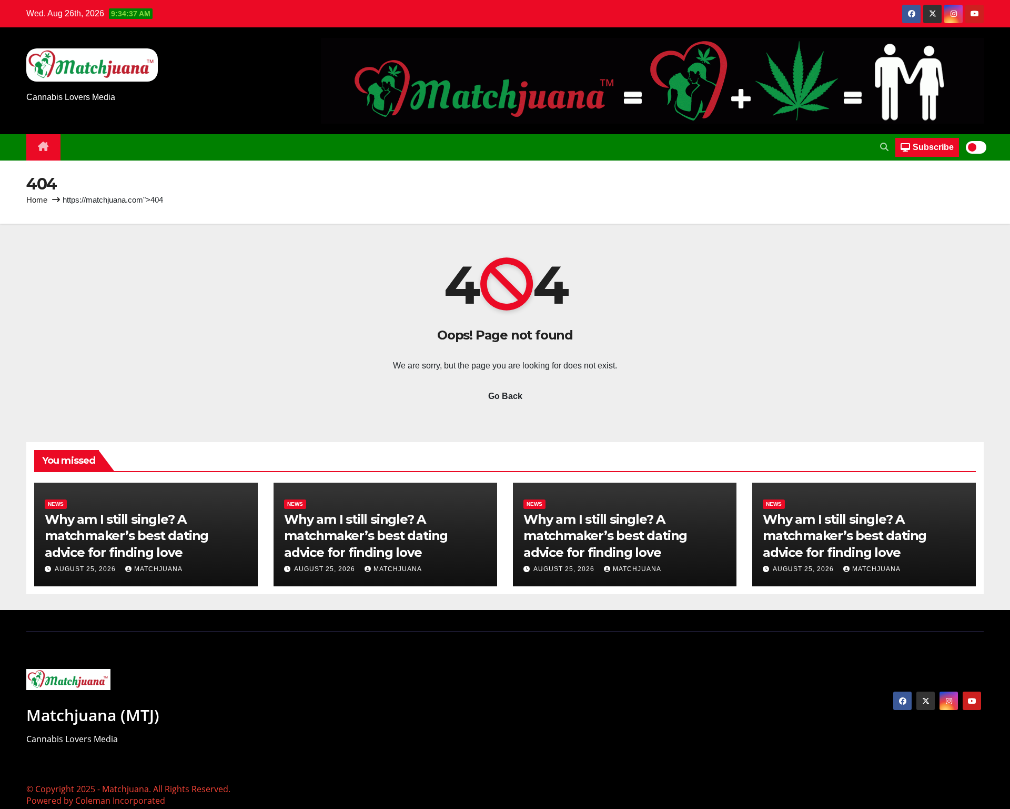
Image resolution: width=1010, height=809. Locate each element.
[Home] (43, 147)
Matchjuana (158, 569)
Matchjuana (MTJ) (92, 715)
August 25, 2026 (86, 569)
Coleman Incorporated (120, 800)
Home (36, 199)
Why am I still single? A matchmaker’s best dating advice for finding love (126, 536)
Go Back (505, 396)
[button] (884, 147)
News (56, 504)
